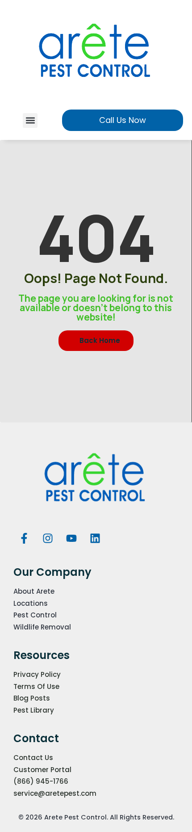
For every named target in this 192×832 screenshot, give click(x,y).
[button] (30, 120)
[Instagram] (47, 538)
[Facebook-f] (24, 538)
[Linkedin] (95, 538)
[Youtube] (71, 538)
